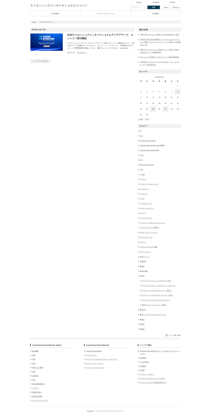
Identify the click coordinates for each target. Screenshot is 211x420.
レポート (143, 242)
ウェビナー (144, 194)
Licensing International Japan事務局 (152, 145)
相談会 (142, 319)
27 (165, 109)
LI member (55, 14)
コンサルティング (146, 203)
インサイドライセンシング (149, 184)
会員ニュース (144, 256)
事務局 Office (36, 392)
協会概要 (35, 351)
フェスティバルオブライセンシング (152, 223)
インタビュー (144, 189)
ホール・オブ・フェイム (148, 232)
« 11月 (140, 119)
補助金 (142, 329)
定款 (33, 371)
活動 (33, 355)
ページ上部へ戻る (174, 335)
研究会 (142, 324)
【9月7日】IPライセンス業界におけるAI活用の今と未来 (159, 34)
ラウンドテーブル (146, 237)
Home (34, 22)
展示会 (142, 276)
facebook (176, 7)
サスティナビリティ (147, 208)
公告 (33, 380)
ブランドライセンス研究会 (149, 227)
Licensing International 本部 (149, 150)
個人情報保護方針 (38, 384)
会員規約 (35, 376)
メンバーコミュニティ (40, 400)
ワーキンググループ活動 (148, 247)
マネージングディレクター (95, 367)
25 (153, 109)
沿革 (33, 359)
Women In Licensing (147, 165)
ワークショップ (145, 252)
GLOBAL (173, 2)
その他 (142, 174)
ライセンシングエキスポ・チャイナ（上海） (157, 295)
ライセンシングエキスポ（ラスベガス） (156, 300)
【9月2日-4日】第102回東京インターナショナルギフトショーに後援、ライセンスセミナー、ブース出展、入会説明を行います (160, 42)
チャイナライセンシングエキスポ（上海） (157, 281)
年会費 (142, 370)
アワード (83, 52)
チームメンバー (91, 355)
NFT (141, 160)
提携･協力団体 (37, 396)
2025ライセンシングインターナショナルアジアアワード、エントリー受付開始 (100, 37)
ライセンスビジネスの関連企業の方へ (153, 382)
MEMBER (156, 2)
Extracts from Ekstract (148, 140)
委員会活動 (144, 271)
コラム (142, 198)
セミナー (143, 213)
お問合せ (139, 2)
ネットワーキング (146, 218)
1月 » (147, 119)
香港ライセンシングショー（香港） (154, 305)
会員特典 (143, 261)
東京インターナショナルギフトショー (153, 314)
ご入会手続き (144, 362)
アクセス (35, 388)
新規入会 (143, 309)
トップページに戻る (40, 61)
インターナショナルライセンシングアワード (102, 359)
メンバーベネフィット (105, 14)
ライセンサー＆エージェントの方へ (152, 378)
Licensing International (93, 351)
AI (140, 131)
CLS (141, 136)
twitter (166, 7)
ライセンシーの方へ (147, 374)
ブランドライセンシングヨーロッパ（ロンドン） (159, 285)
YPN (141, 169)
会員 (33, 363)
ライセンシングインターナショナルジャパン (59, 5)
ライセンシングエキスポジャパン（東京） (157, 290)
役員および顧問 (37, 367)
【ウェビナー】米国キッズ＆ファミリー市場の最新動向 (159, 57)
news (142, 155)
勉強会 (142, 266)
